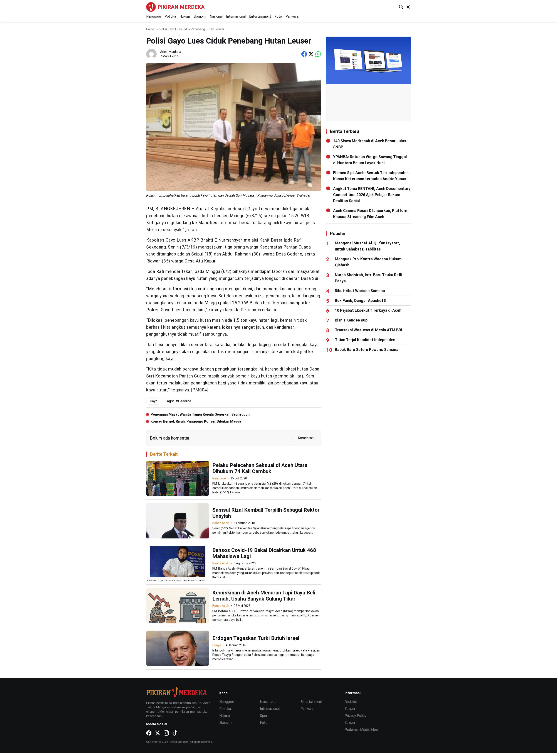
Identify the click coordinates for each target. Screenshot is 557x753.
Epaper (350, 709)
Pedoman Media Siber (361, 730)
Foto (278, 16)
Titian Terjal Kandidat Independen (365, 339)
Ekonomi (199, 16)
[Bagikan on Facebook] (304, 54)
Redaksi (351, 702)
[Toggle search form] (401, 7)
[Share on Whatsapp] (318, 54)
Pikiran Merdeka (181, 7)
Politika (170, 16)
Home (150, 29)
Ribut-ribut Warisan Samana (360, 290)
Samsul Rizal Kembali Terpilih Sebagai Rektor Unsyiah (266, 513)
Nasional (216, 16)
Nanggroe (153, 16)
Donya (216, 645)
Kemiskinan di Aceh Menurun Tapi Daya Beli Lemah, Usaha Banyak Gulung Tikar (263, 596)
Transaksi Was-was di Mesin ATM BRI (368, 330)
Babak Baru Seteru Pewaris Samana (366, 349)
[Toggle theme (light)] (408, 7)
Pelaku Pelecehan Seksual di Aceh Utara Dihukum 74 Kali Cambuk (259, 468)
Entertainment (260, 16)
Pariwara (292, 16)
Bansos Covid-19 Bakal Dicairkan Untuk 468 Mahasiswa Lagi (264, 553)
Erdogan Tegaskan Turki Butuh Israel (255, 638)
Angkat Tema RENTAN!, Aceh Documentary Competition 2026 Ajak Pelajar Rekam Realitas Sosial (371, 194)
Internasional (236, 16)
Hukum (185, 16)
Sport (264, 716)
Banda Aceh (220, 523)
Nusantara (267, 702)
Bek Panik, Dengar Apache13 (360, 300)
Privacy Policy (355, 716)
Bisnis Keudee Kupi (351, 320)
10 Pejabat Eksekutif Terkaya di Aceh (368, 310)
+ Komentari (304, 438)
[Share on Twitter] (311, 54)
